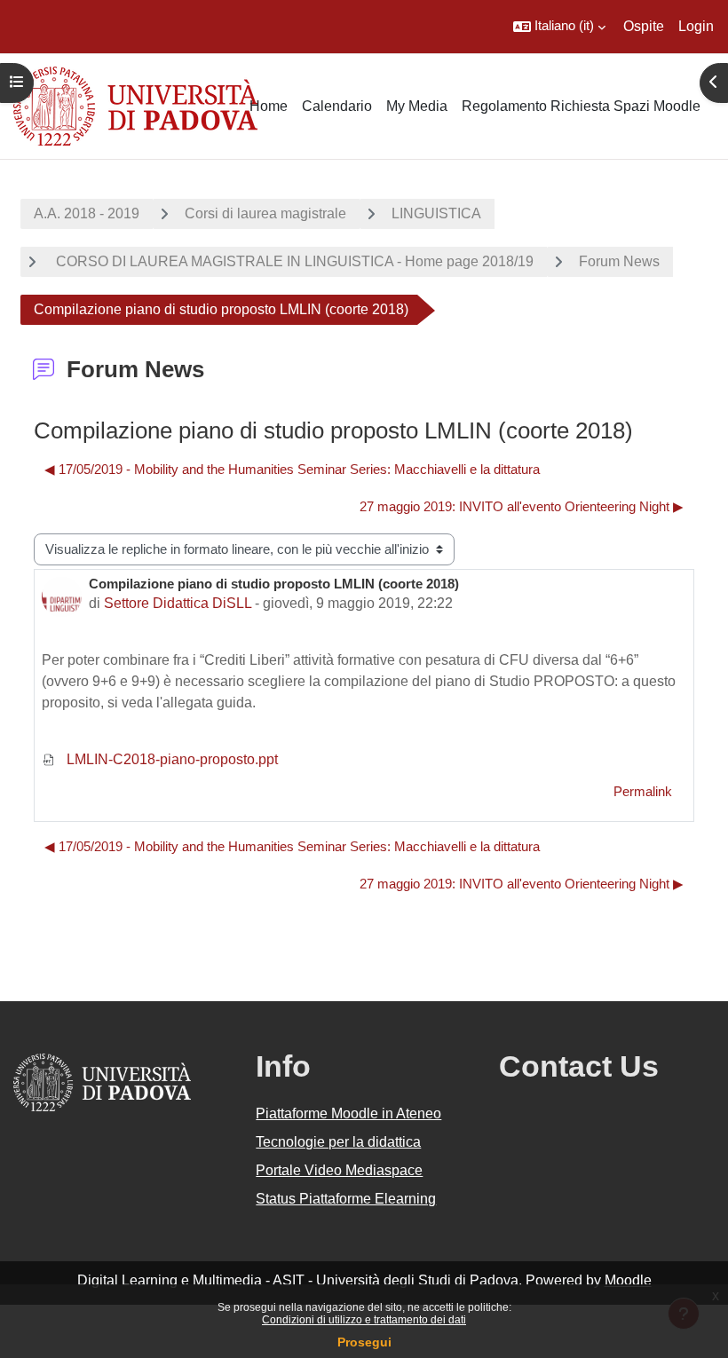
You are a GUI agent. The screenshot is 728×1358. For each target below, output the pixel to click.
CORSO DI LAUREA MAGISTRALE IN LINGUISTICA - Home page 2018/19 (293, 261)
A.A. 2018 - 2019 (86, 213)
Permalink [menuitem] (642, 792)
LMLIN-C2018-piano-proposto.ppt (170, 759)
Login (696, 26)
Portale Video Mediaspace (339, 1170)
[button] (559, 26)
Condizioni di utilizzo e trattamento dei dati (364, 1320)
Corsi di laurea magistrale (265, 213)
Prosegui (364, 1342)
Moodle (628, 1280)
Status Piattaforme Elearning (346, 1198)
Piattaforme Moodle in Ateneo (348, 1113)
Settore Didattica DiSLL (177, 603)
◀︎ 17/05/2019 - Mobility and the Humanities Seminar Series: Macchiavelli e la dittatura (292, 469)
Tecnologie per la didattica (338, 1141)
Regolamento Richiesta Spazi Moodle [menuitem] (581, 106)
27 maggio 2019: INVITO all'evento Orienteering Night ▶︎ (522, 507)
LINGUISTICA (436, 213)
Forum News (619, 261)
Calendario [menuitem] (337, 106)
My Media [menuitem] (416, 106)
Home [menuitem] (268, 106)
